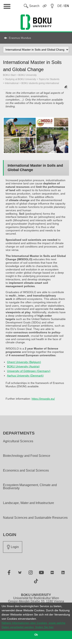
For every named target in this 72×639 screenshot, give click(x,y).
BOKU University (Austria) (23, 366)
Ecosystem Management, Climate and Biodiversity (30, 486)
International (12, 83)
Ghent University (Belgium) (24, 362)
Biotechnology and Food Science (26, 455)
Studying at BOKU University (20, 79)
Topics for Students (49, 79)
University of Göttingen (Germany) (28, 371)
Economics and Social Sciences (26, 470)
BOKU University (27, 75)
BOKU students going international (40, 83)
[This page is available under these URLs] (66, 87)
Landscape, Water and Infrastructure (28, 503)
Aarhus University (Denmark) (25, 375)
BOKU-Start (9, 75)
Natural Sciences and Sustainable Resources (35, 517)
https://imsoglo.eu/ (43, 398)
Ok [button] (36, 634)
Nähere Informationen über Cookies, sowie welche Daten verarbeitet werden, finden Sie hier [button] (33, 625)
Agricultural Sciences (18, 441)
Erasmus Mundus (20, 37)
